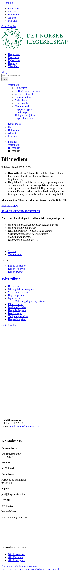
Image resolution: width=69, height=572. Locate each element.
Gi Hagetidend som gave (28, 91)
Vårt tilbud (13, 66)
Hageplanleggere (24, 109)
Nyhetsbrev (14, 60)
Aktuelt (12, 17)
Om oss (12, 11)
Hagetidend (14, 54)
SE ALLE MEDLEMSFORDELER (20, 211)
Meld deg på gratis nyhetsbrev (31, 301)
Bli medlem (21, 87)
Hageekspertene (23, 97)
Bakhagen (13, 14)
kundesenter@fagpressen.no (24, 426)
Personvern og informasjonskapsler (19, 566)
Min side (12, 20)
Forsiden (12, 141)
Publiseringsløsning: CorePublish (42, 569)
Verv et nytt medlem (25, 94)
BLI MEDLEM (9, 205)
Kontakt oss (14, 8)
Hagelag (12, 63)
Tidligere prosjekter (25, 115)
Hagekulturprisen (24, 118)
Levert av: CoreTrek (12, 569)
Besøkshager (21, 112)
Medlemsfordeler (24, 106)
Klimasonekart (22, 103)
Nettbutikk (13, 57)
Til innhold (7, 2)
